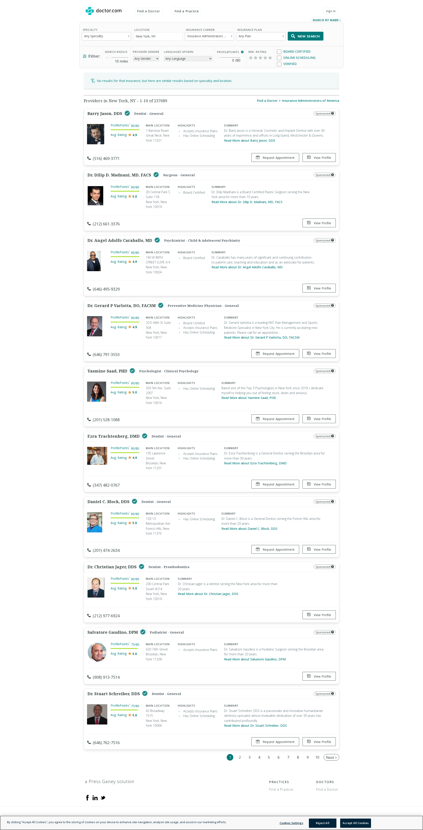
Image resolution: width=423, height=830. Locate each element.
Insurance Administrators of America (310, 100)
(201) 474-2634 (106, 550)
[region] (211, 823)
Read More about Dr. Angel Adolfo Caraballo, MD (247, 267)
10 (317, 757)
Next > (331, 757)
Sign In (331, 11)
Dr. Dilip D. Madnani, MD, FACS (119, 175)
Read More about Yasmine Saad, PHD (248, 398)
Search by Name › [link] (327, 20)
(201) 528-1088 (106, 419)
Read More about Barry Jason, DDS (249, 140)
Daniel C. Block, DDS (109, 501)
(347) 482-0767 (106, 485)
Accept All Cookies (356, 823)
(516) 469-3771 (106, 158)
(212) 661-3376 (106, 223)
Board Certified (296, 51)
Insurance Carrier (200, 30)
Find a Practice (186, 11)
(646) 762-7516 (106, 742)
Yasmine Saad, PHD (107, 371)
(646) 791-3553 (106, 354)
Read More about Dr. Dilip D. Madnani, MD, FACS (247, 202)
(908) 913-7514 (106, 677)
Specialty (90, 30)
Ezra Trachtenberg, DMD (114, 436)
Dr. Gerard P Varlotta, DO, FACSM (122, 305)
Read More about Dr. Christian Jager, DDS (208, 594)
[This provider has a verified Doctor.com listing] (127, 113)
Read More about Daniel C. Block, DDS (249, 528)
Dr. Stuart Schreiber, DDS (114, 693)
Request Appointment (278, 158)
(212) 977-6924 (106, 615)
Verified (289, 64)
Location (142, 30)
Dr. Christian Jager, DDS (112, 566)
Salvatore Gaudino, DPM (113, 632)
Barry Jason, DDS (105, 113)
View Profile (322, 158)
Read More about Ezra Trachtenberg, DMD (255, 463)
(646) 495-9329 (106, 289)
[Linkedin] (95, 797)
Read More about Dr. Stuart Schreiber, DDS (255, 725)
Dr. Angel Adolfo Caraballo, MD (120, 240)
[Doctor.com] (103, 11)
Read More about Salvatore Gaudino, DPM (255, 659)
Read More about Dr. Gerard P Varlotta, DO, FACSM (261, 337)
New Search (309, 36)
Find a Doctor (148, 11)
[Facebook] (87, 797)
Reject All (322, 823)
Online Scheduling (298, 58)
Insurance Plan (249, 30)
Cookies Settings (291, 823)
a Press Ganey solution (109, 781)
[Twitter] (103, 797)
